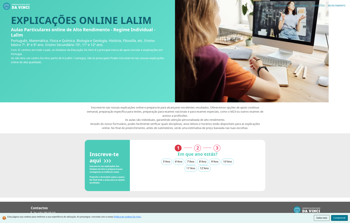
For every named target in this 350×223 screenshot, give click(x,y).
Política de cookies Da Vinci (127, 217)
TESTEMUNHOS (282, 5)
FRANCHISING (301, 5)
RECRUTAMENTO (336, 5)
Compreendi (339, 218)
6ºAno (178, 161)
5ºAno (166, 161)
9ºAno (214, 161)
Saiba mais (321, 218)
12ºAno (204, 168)
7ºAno (190, 161)
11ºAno (190, 168)
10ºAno (227, 161)
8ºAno (202, 161)
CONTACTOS (318, 5)
